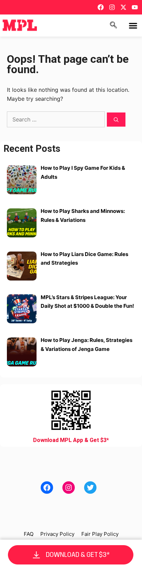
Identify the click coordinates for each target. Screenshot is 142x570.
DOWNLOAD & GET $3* (78, 555)
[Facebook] (101, 7)
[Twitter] (90, 487)
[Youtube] (135, 7)
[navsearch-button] (113, 25)
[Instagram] (112, 7)
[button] (133, 25)
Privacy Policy (57, 534)
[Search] (116, 119)
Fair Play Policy (100, 534)
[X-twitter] (123, 7)
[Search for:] (56, 119)
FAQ (28, 534)
